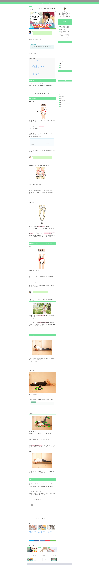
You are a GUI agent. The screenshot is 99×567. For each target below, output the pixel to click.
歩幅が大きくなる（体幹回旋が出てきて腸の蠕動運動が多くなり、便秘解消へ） (44, 68)
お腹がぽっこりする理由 (34, 60)
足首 (60, 67)
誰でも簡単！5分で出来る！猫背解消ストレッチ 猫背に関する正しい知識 (33, 532)
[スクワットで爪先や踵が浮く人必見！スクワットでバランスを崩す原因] (42, 527)
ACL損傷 (61, 44)
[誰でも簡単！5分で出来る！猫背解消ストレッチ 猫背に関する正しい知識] (33, 527)
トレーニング (30, 6)
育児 (49, 3)
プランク (35, 74)
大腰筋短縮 (35, 65)
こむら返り (61, 46)
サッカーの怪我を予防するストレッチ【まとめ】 (65, 32)
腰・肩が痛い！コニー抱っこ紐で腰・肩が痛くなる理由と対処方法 (51, 532)
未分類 (61, 59)
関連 (35, 76)
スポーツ (55, 3)
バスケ (61, 94)
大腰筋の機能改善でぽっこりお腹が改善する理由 (37, 66)
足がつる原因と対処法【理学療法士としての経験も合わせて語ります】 (65, 27)
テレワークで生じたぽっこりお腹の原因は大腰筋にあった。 (65, 37)
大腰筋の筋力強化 (36, 73)
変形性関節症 (62, 96)
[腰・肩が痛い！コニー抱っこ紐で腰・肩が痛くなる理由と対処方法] (51, 527)
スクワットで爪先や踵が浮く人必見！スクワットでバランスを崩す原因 (41, 532)
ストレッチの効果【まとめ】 (64, 29)
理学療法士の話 (44, 3)
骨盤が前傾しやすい (36, 67)
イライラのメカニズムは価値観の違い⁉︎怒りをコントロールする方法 (65, 35)
